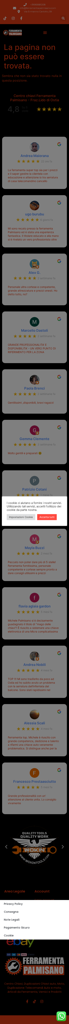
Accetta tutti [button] (46, 517)
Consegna (11, 912)
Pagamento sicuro (17, 928)
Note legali (11, 920)
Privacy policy (13, 904)
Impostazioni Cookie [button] (21, 517)
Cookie (9, 935)
